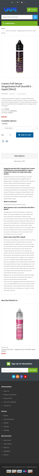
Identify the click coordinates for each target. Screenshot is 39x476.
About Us (6, 391)
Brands (6, 416)
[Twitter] (13, 376)
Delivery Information (10, 395)
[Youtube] (25, 376)
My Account (7, 440)
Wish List (6, 447)
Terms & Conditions (10, 402)
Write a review (22, 94)
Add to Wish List (3, 141)
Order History (8, 444)
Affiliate (6, 423)
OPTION (4, 124)
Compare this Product (7, 141)
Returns (6, 455)
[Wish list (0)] (17, 2)
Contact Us (7, 406)
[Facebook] (21, 376)
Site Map (6, 430)
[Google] (17, 376)
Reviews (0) (19, 161)
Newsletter (7, 451)
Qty (2, 135)
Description (19, 156)
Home (3, 28)
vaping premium (20, 467)
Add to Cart (26, 135)
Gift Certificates (9, 419)
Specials (6, 427)
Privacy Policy (8, 398)
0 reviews (12, 94)
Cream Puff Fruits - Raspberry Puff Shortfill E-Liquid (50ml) (18, 350)
